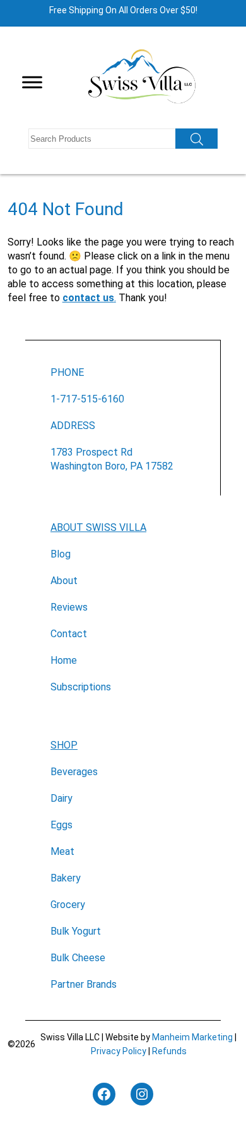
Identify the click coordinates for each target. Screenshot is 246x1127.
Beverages (74, 772)
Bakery (65, 878)
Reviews (69, 607)
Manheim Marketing (192, 1037)
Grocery (67, 905)
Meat (62, 851)
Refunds (169, 1051)
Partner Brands (83, 984)
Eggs (61, 825)
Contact (68, 634)
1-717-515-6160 (87, 399)
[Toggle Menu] (32, 82)
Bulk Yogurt (75, 931)
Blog (60, 554)
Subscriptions (80, 687)
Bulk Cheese (77, 958)
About (64, 581)
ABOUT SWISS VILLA (98, 527)
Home (63, 660)
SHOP (64, 745)
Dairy (61, 798)
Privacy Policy (118, 1051)
